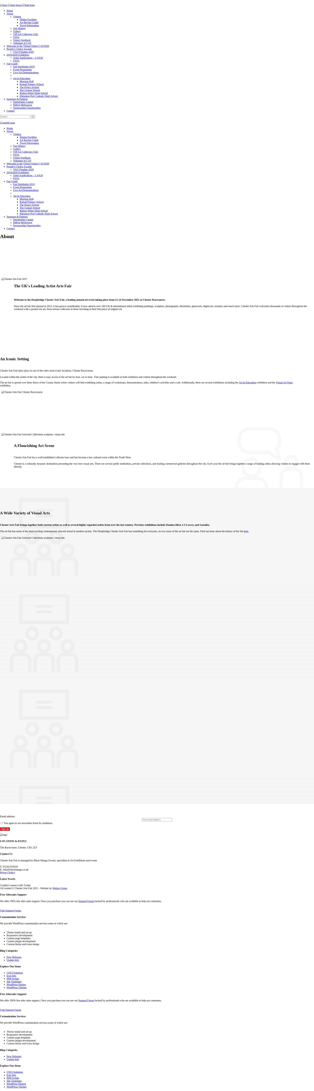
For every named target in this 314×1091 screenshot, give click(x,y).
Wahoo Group (59, 888)
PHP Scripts (13, 978)
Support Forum (86, 901)
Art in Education (247, 382)
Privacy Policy (7, 872)
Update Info (13, 960)
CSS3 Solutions (15, 972)
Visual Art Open (284, 382)
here (246, 531)
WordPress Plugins (16, 984)
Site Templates (14, 981)
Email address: (7, 816)
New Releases (14, 957)
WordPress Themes (16, 987)
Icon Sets (11, 975)
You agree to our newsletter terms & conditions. (28, 823)
